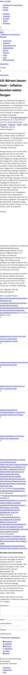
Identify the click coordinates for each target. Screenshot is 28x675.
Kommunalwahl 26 (9, 45)
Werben (5, 7)
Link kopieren (24, 312)
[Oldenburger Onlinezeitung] (10, 637)
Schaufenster (9, 60)
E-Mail (25, 124)
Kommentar (4, 605)
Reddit (19, 124)
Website (3, 630)
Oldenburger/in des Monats (12, 5)
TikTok (5, 21)
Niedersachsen (8, 48)
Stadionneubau (9, 491)
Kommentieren (12, 313)
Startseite (3, 313)
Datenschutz (7, 670)
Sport (5, 57)
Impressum (7, 667)
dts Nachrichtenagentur (19, 117)
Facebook (6, 14)
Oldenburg (6, 43)
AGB (4, 672)
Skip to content (5, 1)
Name (2, 619)
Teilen (19, 312)
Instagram (6, 16)
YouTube (6, 18)
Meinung (6, 53)
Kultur (5, 55)
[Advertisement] (14, 228)
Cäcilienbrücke (19, 491)
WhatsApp (6, 23)
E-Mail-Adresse (6, 623)
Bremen (5, 50)
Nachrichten (7, 41)
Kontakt (5, 10)
